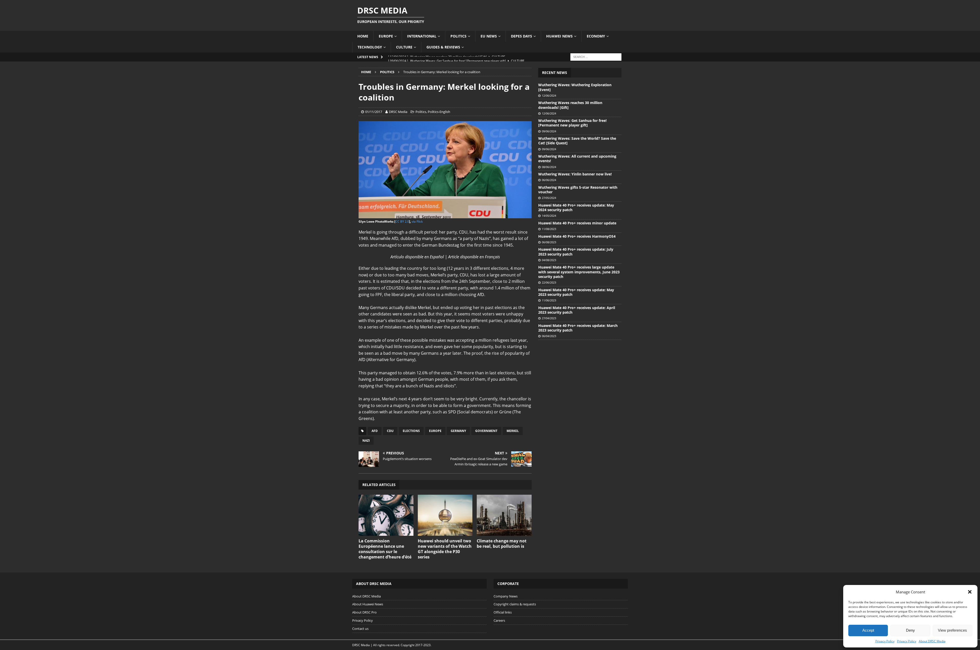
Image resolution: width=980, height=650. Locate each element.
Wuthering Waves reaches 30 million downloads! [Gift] (570, 105)
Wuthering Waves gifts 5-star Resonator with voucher (577, 189)
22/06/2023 (549, 282)
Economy (596, 36)
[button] (969, 591)
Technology (370, 47)
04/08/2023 (549, 260)
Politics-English (439, 111)
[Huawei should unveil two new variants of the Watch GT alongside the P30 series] (445, 515)
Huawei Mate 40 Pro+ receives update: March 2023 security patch (578, 328)
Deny (910, 630)
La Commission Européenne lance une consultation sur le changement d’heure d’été (385, 548)
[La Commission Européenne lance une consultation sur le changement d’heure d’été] (386, 515)
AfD (375, 431)
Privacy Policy (885, 641)
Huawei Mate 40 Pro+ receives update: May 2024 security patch (576, 207)
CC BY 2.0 (402, 221)
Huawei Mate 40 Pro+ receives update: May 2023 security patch (576, 292)
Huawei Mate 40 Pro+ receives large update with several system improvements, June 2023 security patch (579, 272)
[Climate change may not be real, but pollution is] (504, 515)
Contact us (360, 628)
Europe (386, 36)
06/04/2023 (549, 336)
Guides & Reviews (443, 47)
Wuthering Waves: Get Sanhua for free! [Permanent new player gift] (572, 123)
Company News (506, 596)
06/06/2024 (549, 180)
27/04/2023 (549, 318)
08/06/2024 (549, 167)
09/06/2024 (549, 131)
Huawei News (559, 36)
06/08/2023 (549, 242)
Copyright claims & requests (515, 604)
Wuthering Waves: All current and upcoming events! (577, 158)
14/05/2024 (549, 216)
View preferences (952, 630)
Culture (404, 47)
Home (362, 36)
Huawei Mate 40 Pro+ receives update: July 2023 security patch (575, 251)
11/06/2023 (549, 300)
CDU (390, 431)
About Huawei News (367, 604)
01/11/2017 (373, 111)
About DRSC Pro (364, 612)
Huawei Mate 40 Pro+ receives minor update (577, 223)
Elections (411, 431)
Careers (499, 620)
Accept (868, 630)
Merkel (513, 431)
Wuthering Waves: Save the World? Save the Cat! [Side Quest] (577, 140)
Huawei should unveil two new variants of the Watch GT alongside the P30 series (445, 548)
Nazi (366, 440)
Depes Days (521, 36)
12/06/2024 (549, 95)
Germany (458, 431)
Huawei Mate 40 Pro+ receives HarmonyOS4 (577, 236)
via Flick (417, 221)
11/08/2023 (549, 229)
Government (486, 431)
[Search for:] (595, 56)
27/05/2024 (549, 198)
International (421, 36)
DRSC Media (398, 111)
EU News (489, 36)
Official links (503, 612)
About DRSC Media (932, 641)
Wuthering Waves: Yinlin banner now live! (575, 174)
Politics (458, 36)
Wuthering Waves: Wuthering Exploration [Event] (574, 87)
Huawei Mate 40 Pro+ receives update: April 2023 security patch (576, 310)
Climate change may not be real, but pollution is (501, 543)
